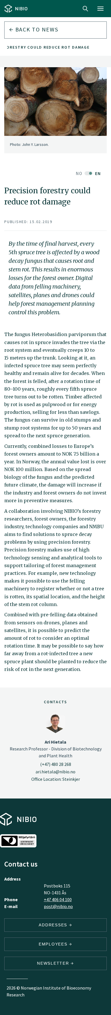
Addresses (54, 925)
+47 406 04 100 (58, 899)
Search (85, 8)
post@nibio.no (58, 906)
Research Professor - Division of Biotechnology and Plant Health (56, 748)
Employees (54, 944)
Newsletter (54, 963)
